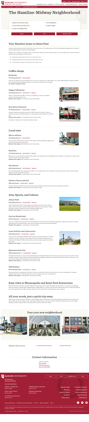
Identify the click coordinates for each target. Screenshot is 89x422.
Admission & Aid (41, 4)
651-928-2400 (26, 202)
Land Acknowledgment (10, 384)
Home (4, 7)
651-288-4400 (27, 253)
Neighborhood (18, 7)
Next (86, 325)
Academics (50, 4)
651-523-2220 (8, 397)
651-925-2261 (24, 219)
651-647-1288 (24, 183)
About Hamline (83, 4)
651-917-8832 (26, 153)
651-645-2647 (26, 93)
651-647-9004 (26, 138)
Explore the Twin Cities (65, 345)
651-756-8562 (26, 168)
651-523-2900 (32, 393)
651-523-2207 (32, 388)
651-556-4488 (26, 109)
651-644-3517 (26, 269)
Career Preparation (71, 4)
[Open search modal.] (86, 1)
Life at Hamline (59, 4)
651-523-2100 (8, 393)
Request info (67, 33)
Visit (44, 33)
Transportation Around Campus (44, 345)
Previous (3, 325)
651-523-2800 (26, 78)
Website (33, 93)
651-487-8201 (25, 234)
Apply (22, 33)
